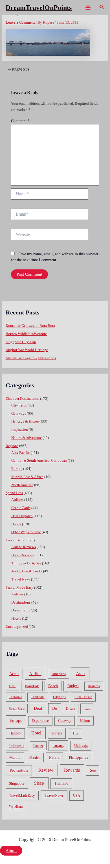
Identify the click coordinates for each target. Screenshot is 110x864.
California (15, 697)
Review (45, 770)
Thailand (61, 783)
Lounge (38, 746)
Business (94, 686)
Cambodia (37, 697)
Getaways (18, 414)
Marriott (34, 758)
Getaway (64, 721)
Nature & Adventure (26, 438)
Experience (40, 721)
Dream (70, 709)
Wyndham (16, 807)
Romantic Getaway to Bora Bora (30, 326)
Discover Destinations (22, 399)
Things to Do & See (26, 563)
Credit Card (17, 709)
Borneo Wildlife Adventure (26, 334)
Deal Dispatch (22, 516)
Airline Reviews (23, 547)
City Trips (19, 405)
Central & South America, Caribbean (39, 461)
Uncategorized (17, 627)
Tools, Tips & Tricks (26, 571)
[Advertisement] (55, 73)
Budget (73, 686)
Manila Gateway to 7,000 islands (31, 358)
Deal (38, 708)
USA (76, 795)
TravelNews (54, 795)
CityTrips (59, 697)
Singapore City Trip (21, 342)
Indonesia (16, 746)
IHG (74, 733)
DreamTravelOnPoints (39, 7)
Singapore (17, 783)
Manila (14, 757)
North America (22, 485)
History (15, 733)
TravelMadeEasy (22, 796)
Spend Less (14, 493)
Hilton (85, 721)
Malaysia (81, 746)
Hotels (16, 524)
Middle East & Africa (27, 477)
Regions (12, 446)
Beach (53, 686)
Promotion (19, 770)
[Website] (49, 236)
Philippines (78, 757)
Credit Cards (20, 508)
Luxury (58, 745)
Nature (54, 757)
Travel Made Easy (19, 588)
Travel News (20, 579)
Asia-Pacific (20, 453)
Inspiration (19, 430)
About (11, 850)
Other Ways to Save (26, 532)
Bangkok (32, 686)
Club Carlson (83, 697)
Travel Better (16, 540)
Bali (12, 686)
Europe (16, 469)
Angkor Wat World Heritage (27, 350)
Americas (59, 674)
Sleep (39, 783)
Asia (80, 673)
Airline (35, 673)
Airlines (17, 500)
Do (54, 708)
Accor (14, 674)
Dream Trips (20, 610)
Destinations (20, 602)
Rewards (72, 770)
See (93, 770)
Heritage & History (25, 421)
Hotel (36, 733)
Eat (87, 708)
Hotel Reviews (22, 555)
